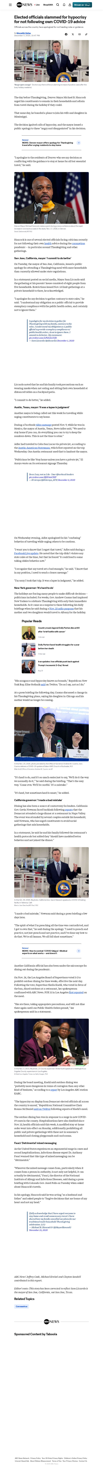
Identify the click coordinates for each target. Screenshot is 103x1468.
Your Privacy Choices (70, 1461)
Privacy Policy (35, 1458)
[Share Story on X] (72, 34)
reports (69, 809)
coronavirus (78, 243)
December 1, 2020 (65, 340)
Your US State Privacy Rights (52, 1458)
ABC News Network (22, 1458)
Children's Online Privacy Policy (75, 1458)
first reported (76, 992)
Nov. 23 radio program (61, 608)
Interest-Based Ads (22, 1461)
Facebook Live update (26, 553)
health (48, 243)
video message (44, 424)
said (43, 684)
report (53, 1089)
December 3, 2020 (66, 479)
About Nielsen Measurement (40, 1461)
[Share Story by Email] (79, 34)
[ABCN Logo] (24, 5)
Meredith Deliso (24, 33)
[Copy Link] (86, 34)
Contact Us (83, 1461)
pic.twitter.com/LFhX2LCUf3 (43, 337)
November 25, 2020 (38, 1229)
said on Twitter (42, 1109)
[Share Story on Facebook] (66, 34)
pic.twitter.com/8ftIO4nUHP (42, 476)
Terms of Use (56, 1461)
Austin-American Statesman (34, 447)
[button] (10, 4)
